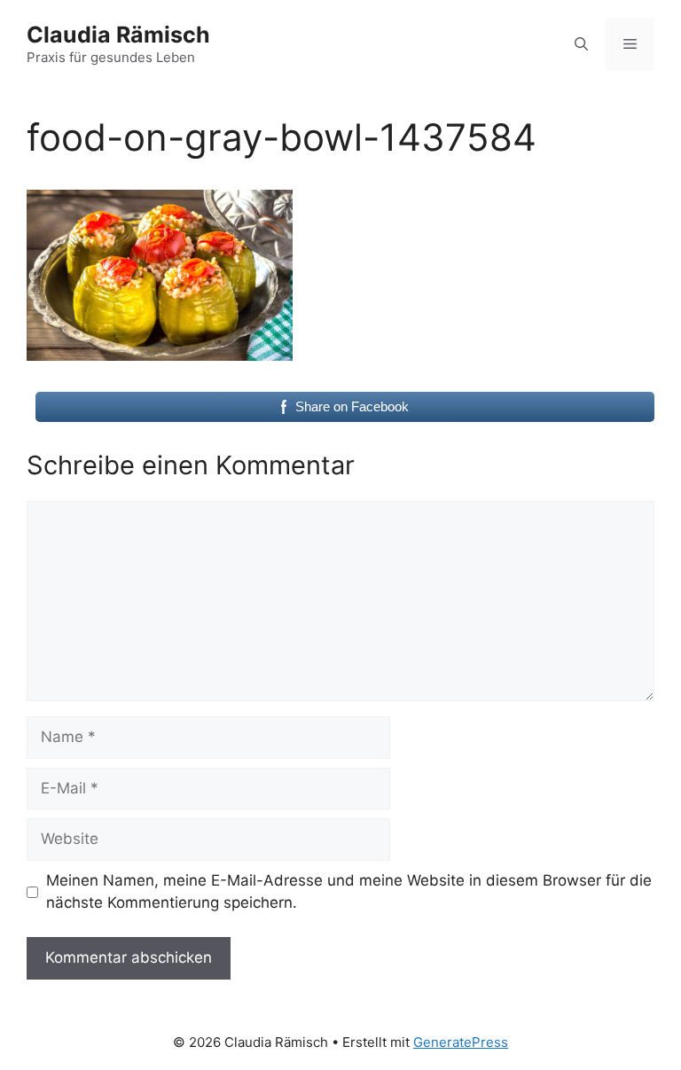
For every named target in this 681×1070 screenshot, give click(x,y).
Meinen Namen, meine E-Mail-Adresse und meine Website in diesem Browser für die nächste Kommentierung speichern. (349, 891)
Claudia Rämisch (118, 34)
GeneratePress (460, 1042)
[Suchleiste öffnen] (581, 44)
